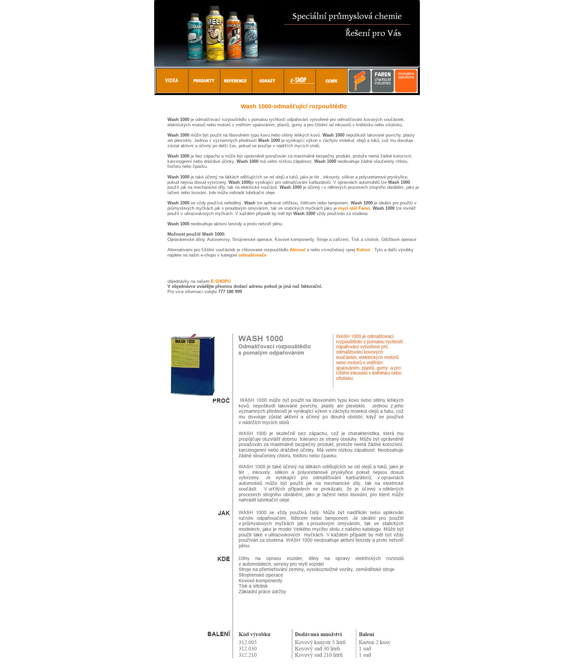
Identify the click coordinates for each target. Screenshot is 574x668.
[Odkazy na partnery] (267, 91)
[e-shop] (299, 91)
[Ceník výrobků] (331, 91)
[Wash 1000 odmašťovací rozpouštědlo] (288, 662)
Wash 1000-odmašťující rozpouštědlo (294, 106)
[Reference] (235, 91)
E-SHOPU (221, 281)
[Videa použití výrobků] (172, 91)
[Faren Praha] (204, 91)
